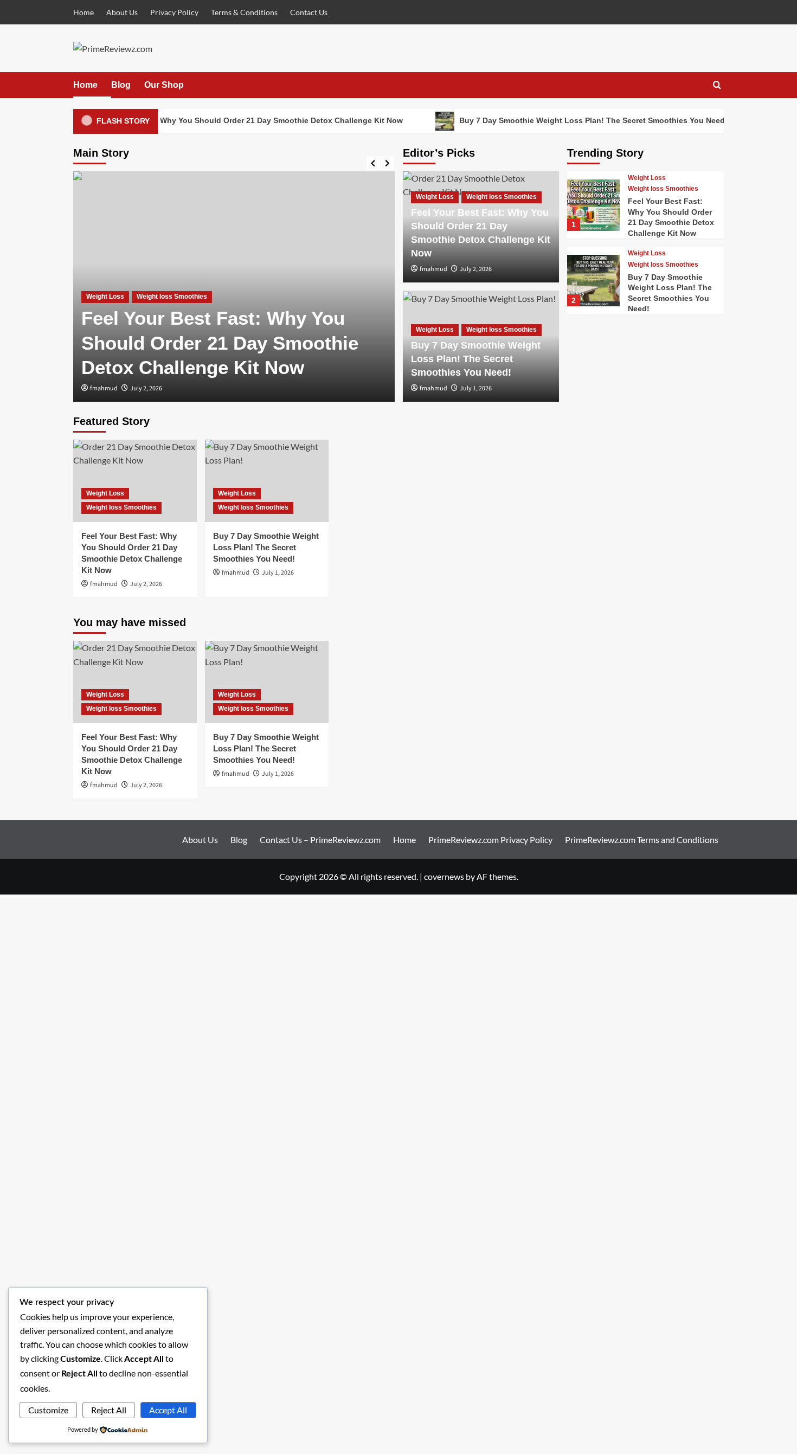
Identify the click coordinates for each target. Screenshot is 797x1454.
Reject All (108, 1410)
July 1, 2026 (476, 388)
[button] (717, 84)
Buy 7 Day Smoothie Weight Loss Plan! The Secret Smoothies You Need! (581, 120)
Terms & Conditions (244, 12)
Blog (121, 84)
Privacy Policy (174, 12)
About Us (122, 12)
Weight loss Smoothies (172, 296)
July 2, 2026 (146, 388)
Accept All (168, 1410)
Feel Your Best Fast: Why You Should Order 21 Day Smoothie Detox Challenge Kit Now (231, 120)
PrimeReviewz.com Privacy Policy (490, 839)
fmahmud (104, 388)
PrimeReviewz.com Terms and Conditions (641, 839)
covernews (444, 876)
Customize (48, 1410)
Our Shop (164, 84)
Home (83, 12)
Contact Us (308, 12)
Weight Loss (105, 296)
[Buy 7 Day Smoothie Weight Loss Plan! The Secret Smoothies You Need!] (593, 280)
